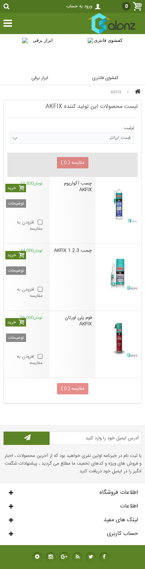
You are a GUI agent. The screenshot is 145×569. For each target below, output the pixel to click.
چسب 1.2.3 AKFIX (73, 250)
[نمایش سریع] (89, 174)
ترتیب (129, 127)
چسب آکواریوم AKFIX (78, 186)
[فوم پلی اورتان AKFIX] (118, 337)
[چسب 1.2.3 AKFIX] (118, 270)
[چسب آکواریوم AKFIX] (118, 203)
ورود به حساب (79, 6)
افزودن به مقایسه (30, 226)
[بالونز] (104, 33)
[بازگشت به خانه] (136, 92)
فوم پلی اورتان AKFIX (78, 321)
